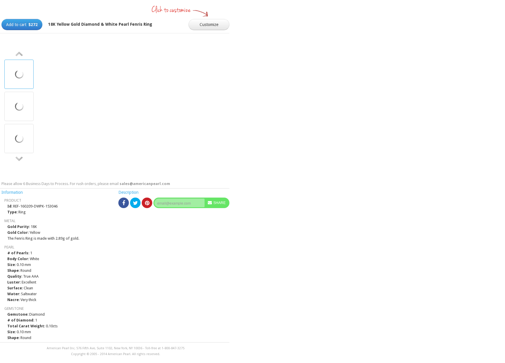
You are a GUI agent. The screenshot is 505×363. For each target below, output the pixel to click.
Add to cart (22, 24)
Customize (209, 24)
